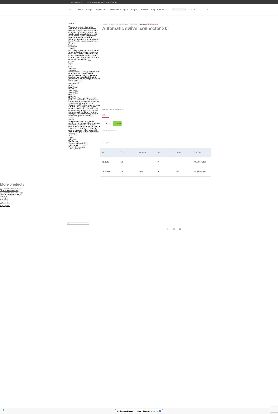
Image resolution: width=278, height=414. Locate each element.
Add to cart (117, 124)
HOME (116, 226)
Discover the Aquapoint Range (10, 195)
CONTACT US (140, 232)
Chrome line (112, 130)
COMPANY (118, 232)
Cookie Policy (126, 405)
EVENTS (138, 226)
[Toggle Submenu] (74, 43)
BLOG (137, 229)
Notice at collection (125, 411)
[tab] (106, 141)
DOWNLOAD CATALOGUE (125, 229)
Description (106, 143)
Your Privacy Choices (146, 411)
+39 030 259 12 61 (76, 2)
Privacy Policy (116, 405)
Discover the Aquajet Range (9, 191)
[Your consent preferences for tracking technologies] (4, 410)
